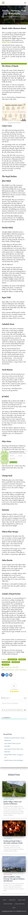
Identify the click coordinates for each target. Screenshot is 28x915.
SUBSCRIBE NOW (13, 462)
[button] (17, 452)
